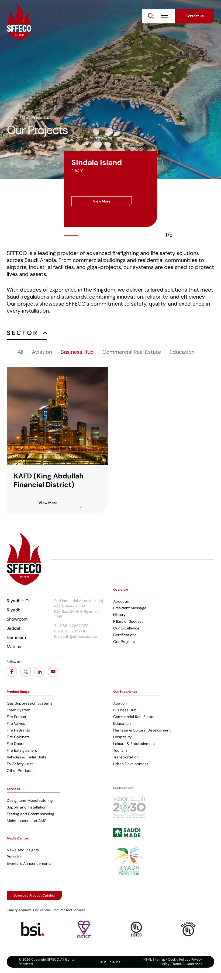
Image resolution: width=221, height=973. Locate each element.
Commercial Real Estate (131, 351)
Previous (50, 162)
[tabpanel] (110, 189)
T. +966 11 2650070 (71, 625)
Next (170, 162)
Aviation (42, 351)
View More (101, 201)
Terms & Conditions (187, 964)
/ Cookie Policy (176, 959)
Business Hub (77, 351)
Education (182, 351)
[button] (151, 16)
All (20, 351)
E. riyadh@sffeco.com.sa (75, 636)
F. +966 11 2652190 (70, 631)
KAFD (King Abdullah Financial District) (49, 480)
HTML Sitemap (154, 959)
